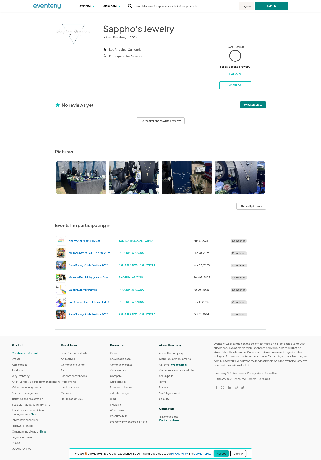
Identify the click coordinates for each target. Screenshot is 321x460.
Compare (116, 376)
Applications (19, 364)
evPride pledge (119, 393)
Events (16, 358)
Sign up (271, 5)
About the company (171, 353)
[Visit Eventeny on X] (222, 387)
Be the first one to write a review (161, 120)
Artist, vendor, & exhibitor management (36, 381)
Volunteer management (26, 387)
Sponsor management (26, 393)
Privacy (163, 387)
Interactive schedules (25, 420)
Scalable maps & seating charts (31, 404)
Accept (221, 453)
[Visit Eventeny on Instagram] (236, 387)
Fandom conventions (74, 376)
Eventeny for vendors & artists (128, 421)
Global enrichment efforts (175, 358)
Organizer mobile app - (29, 431)
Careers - (173, 364)
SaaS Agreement (169, 393)
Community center (121, 364)
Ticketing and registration (27, 398)
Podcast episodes (121, 387)
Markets (66, 393)
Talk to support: (169, 418)
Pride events (68, 381)
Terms (162, 381)
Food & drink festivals (74, 353)
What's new (117, 410)
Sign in (247, 6)
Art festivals (68, 358)
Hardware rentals (22, 425)
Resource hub (118, 415)
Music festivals (70, 387)
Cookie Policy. (202, 453)
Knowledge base (120, 358)
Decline (238, 453)
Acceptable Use (267, 373)
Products (17, 370)
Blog (113, 398)
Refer (113, 353)
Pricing (16, 442)
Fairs (64, 370)
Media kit (115, 404)
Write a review (253, 104)
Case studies (118, 370)
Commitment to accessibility (177, 370)
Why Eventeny (21, 376)
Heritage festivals (72, 398)
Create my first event (25, 353)
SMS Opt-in (166, 376)
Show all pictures (251, 206)
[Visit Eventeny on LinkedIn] (229, 387)
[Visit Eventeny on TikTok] (242, 387)
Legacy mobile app (23, 437)
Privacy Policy (179, 453)
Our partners (118, 381)
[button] (87, 6)
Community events (73, 364)
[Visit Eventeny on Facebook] (216, 387)
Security (164, 398)
